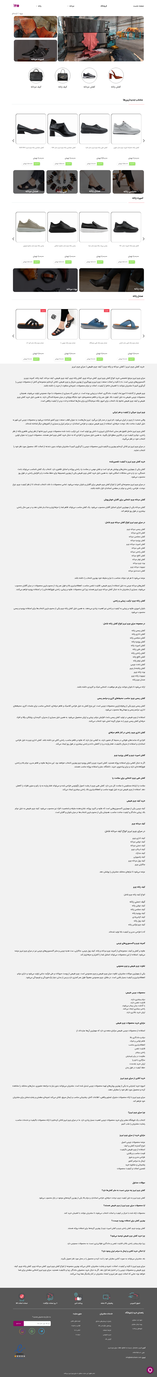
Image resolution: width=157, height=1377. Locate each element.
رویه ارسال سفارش (137, 1324)
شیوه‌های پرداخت (137, 1329)
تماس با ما (77, 1330)
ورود (21, 13)
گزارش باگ (108, 1339)
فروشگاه (104, 6)
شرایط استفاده (107, 1330)
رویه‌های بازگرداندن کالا (104, 1326)
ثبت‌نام (14, 13)
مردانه (71, 6)
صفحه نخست (138, 6)
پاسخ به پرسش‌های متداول (103, 1321)
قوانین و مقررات (75, 1326)
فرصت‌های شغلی (75, 1321)
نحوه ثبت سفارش (137, 1320)
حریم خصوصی (107, 1335)
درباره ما (78, 1334)
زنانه (39, 6)
